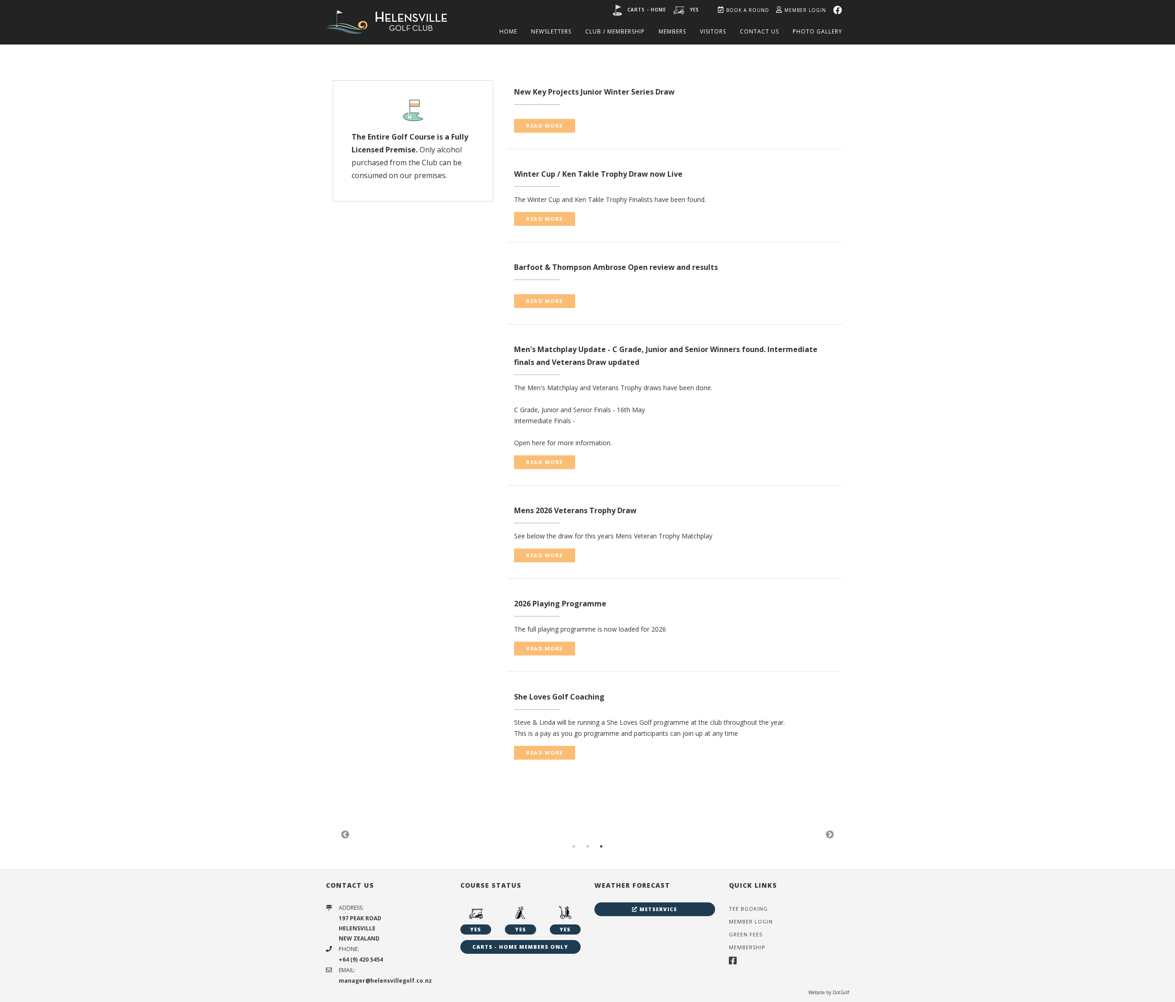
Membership (747, 947)
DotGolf (841, 992)
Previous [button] (345, 835)
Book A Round (747, 10)
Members (672, 31)
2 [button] (587, 846)
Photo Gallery (817, 31)
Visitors (713, 31)
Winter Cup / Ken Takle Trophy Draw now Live (598, 174)
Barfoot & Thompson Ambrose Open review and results (616, 267)
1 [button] (573, 846)
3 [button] (601, 846)
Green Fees (745, 934)
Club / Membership (615, 31)
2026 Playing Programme (560, 604)
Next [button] (829, 835)
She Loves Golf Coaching (559, 697)
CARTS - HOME (646, 9)
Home (508, 31)
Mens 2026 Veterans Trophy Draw (575, 510)
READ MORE (544, 125)
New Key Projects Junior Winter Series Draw (594, 92)
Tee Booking (748, 908)
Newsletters (551, 31)
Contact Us (759, 31)
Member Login (805, 10)
